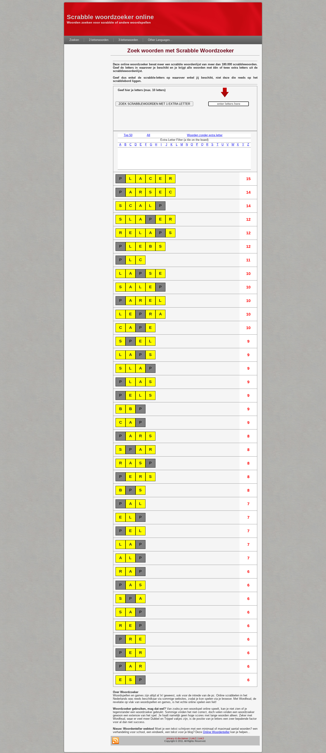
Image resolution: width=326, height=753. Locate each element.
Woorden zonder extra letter (204, 135)
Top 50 (128, 135)
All (148, 135)
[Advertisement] (87, 113)
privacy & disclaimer (177, 738)
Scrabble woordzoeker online (110, 17)
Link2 (193, 738)
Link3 (201, 738)
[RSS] (115, 740)
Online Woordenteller (216, 732)
